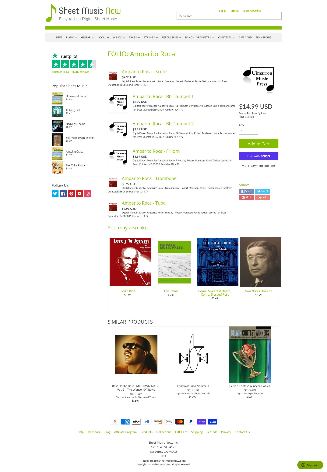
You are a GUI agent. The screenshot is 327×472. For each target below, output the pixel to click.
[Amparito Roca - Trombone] (113, 184)
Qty (241, 124)
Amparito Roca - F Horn (156, 151)
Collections (163, 432)
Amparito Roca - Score (144, 72)
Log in (222, 11)
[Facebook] (63, 193)
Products (146, 432)
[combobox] (229, 16)
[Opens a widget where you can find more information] (310, 465)
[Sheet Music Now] (83, 13)
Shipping (197, 432)
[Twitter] (55, 193)
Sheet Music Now (162, 464)
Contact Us (242, 432)
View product (136, 359)
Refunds (211, 432)
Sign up (235, 11)
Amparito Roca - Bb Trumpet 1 (163, 96)
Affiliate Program (125, 432)
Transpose (94, 432)
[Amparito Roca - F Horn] (118, 164)
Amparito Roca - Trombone (149, 178)
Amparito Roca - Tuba (144, 203)
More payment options (259, 165)
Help (80, 432)
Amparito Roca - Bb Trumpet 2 (163, 124)
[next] (274, 364)
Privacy (226, 432)
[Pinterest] (71, 193)
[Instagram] (87, 193)
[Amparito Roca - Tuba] (113, 209)
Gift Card (181, 432)
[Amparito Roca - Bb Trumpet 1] (118, 109)
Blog (107, 432)
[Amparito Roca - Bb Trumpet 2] (118, 137)
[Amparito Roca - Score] (113, 77)
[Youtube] (79, 193)
